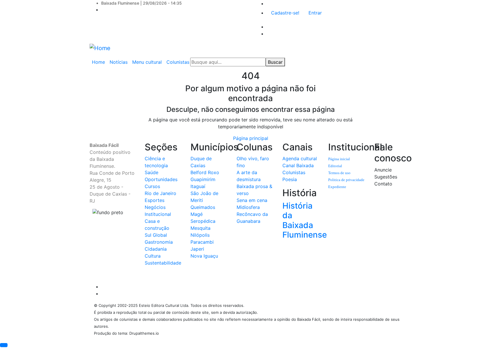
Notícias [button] (119, 62)
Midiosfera (248, 207)
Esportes (154, 200)
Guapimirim (202, 179)
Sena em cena (252, 200)
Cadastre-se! (285, 13)
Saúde (151, 172)
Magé (196, 214)
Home (98, 62)
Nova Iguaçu (204, 256)
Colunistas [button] (177, 62)
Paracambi (202, 242)
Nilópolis (200, 235)
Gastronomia (159, 242)
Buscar (275, 62)
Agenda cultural (299, 158)
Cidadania (156, 249)
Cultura (153, 256)
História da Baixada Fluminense (304, 220)
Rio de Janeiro (160, 193)
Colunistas (293, 172)
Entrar (315, 13)
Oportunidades (161, 179)
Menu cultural (147, 62)
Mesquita (200, 228)
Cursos (152, 186)
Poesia (289, 179)
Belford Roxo (204, 172)
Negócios (155, 207)
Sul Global (156, 235)
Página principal (250, 138)
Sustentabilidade (163, 263)
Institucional (158, 214)
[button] (4, 345)
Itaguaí (197, 186)
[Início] (100, 48)
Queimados (202, 207)
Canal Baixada (298, 165)
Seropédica (202, 221)
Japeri (197, 249)
